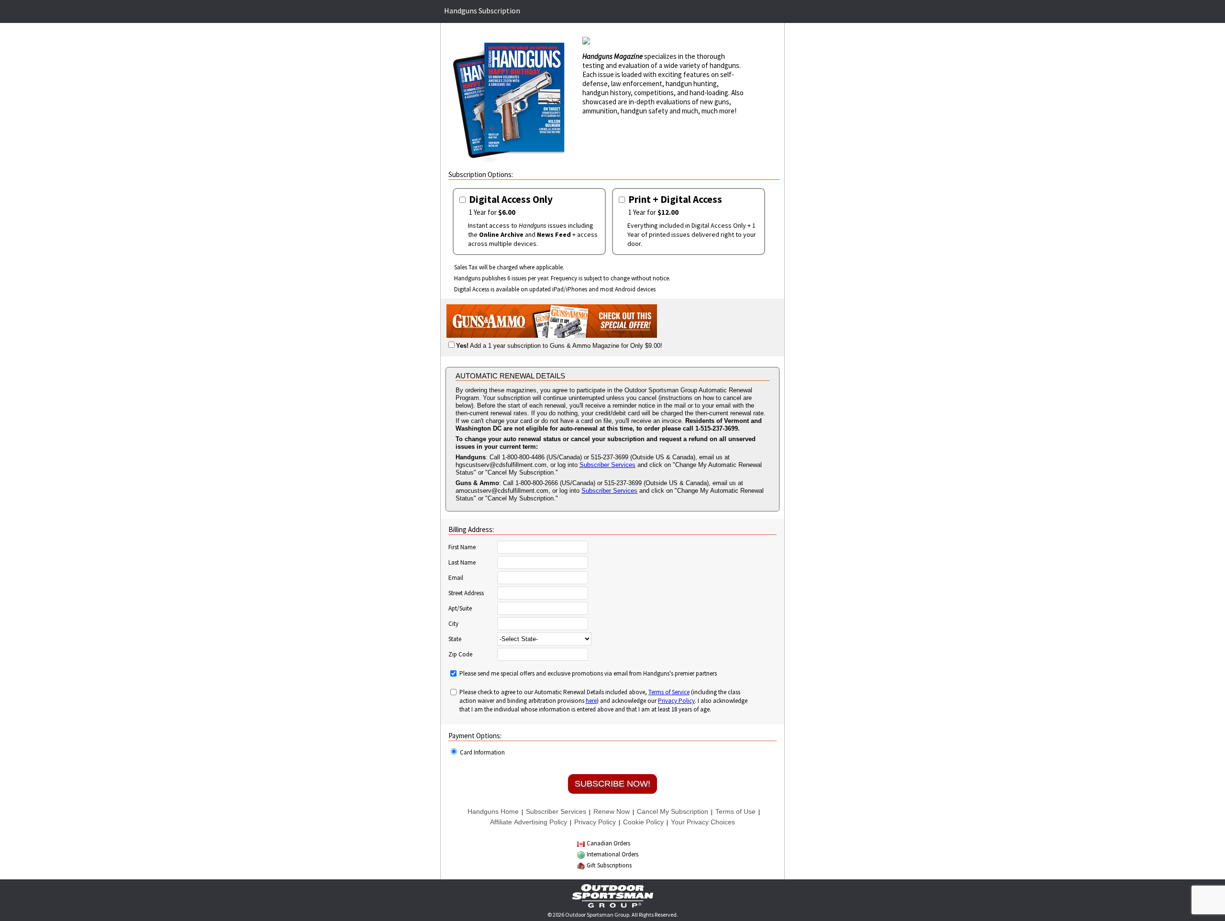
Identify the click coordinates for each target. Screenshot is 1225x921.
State (454, 639)
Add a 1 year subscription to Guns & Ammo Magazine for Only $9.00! (559, 345)
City (453, 624)
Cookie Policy (643, 822)
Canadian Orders (608, 843)
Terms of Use (735, 811)
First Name (462, 547)
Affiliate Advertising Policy (528, 822)
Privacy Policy (676, 701)
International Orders (612, 854)
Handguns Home (493, 811)
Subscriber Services (607, 464)
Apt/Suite (460, 608)
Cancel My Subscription (672, 811)
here (591, 701)
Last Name (462, 562)
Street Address (466, 593)
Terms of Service (669, 692)
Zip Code (460, 654)
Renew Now (611, 811)
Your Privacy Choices (703, 822)
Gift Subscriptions (609, 865)
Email (455, 578)
